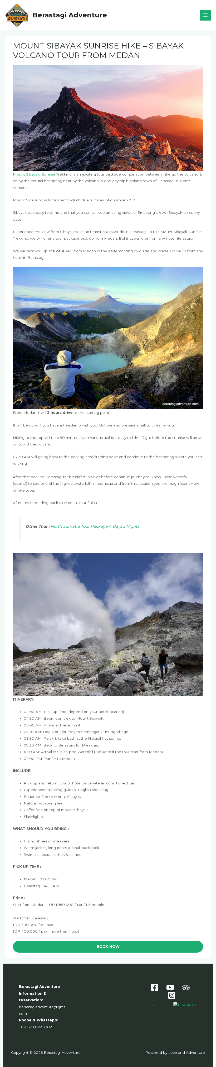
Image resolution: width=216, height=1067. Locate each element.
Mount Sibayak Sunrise (34, 174)
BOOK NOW (108, 946)
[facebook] (155, 987)
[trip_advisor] (186, 987)
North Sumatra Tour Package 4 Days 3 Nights (95, 526)
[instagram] (172, 995)
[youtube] (171, 987)
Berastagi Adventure (70, 15)
